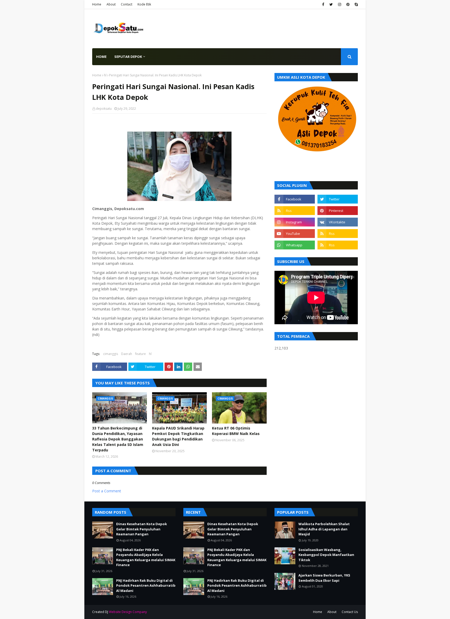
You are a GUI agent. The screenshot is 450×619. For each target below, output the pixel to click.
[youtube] (294, 233)
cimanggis (110, 354)
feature (140, 354)
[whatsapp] (294, 245)
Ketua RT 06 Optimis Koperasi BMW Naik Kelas (236, 431)
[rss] (294, 210)
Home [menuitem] (101, 56)
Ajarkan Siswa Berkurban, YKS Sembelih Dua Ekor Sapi (324, 578)
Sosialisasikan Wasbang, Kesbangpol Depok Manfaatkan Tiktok (326, 554)
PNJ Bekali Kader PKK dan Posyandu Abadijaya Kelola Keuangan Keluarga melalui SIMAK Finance (145, 557)
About (111, 4)
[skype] (355, 4)
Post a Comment (106, 490)
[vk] (337, 222)
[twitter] (331, 4)
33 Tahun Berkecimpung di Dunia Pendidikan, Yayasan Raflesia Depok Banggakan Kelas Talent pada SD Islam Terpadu (117, 439)
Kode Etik (144, 4)
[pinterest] (348, 4)
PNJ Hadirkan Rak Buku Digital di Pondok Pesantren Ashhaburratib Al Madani (146, 585)
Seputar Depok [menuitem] (128, 56)
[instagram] (339, 4)
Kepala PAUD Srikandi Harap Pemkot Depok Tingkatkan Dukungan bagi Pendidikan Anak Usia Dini (178, 436)
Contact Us (350, 612)
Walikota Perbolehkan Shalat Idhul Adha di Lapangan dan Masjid (324, 529)
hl (105, 75)
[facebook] (323, 4)
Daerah (126, 354)
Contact (126, 4)
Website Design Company (128, 612)
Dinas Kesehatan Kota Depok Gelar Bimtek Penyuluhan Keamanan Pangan (141, 529)
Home (96, 4)
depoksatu (104, 108)
